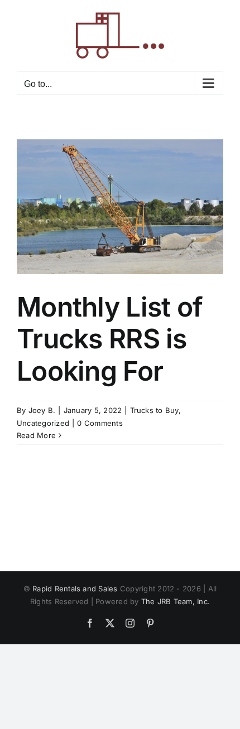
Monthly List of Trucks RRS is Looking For (110, 338)
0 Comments (99, 423)
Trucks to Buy (154, 410)
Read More (36, 435)
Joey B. (42, 410)
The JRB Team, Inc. (175, 601)
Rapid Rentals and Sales (75, 588)
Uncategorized (43, 423)
